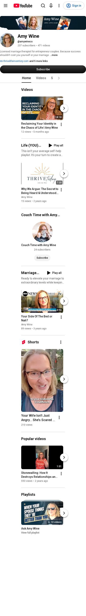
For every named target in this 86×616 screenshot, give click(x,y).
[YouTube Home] (22, 5)
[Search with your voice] (51, 6)
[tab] (26, 78)
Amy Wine (26, 197)
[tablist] (43, 78)
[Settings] (59, 5)
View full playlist (30, 532)
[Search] (43, 5)
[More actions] (61, 124)
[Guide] (5, 5)
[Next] (64, 108)
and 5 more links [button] (38, 61)
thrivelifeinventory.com (16, 61)
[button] (59, 78)
